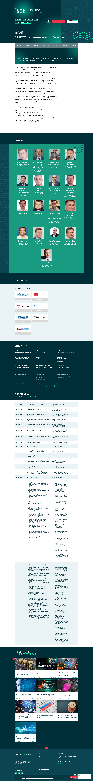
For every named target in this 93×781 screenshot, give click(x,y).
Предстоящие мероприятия (46, 753)
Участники (35, 45)
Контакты (17, 22)
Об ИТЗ (36, 19)
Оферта (23, 777)
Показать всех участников (45, 386)
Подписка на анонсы (26, 22)
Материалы (30, 19)
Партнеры (26, 45)
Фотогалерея (55, 45)
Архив (24, 19)
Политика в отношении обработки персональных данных (39, 777)
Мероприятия (18, 19)
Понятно (73, 777)
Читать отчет (45, 45)
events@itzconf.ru (61, 763)
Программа (66, 45)
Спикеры (18, 45)
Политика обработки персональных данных (22, 766)
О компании (22, 298)
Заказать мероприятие (58, 21)
